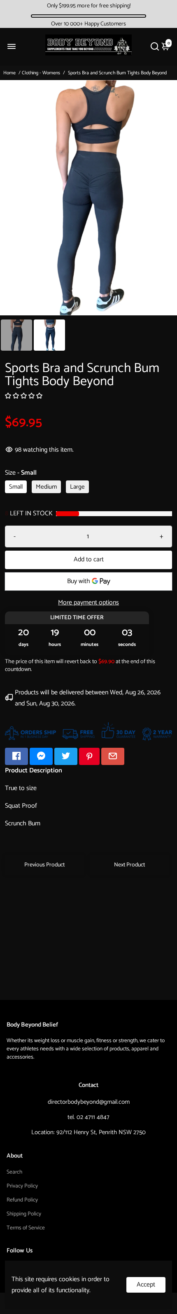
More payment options (88, 602)
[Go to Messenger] (41, 756)
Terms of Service (26, 1227)
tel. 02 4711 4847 (88, 1117)
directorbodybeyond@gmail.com (89, 1102)
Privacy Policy (22, 1185)
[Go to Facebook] (16, 756)
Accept (146, 1284)
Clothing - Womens (41, 73)
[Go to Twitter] (65, 756)
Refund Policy (22, 1199)
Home (9, 73)
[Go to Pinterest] (89, 756)
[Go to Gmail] (112, 756)
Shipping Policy (24, 1213)
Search (14, 1171)
